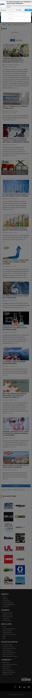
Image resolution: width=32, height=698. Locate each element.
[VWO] (6, 10)
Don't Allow (19, 10)
